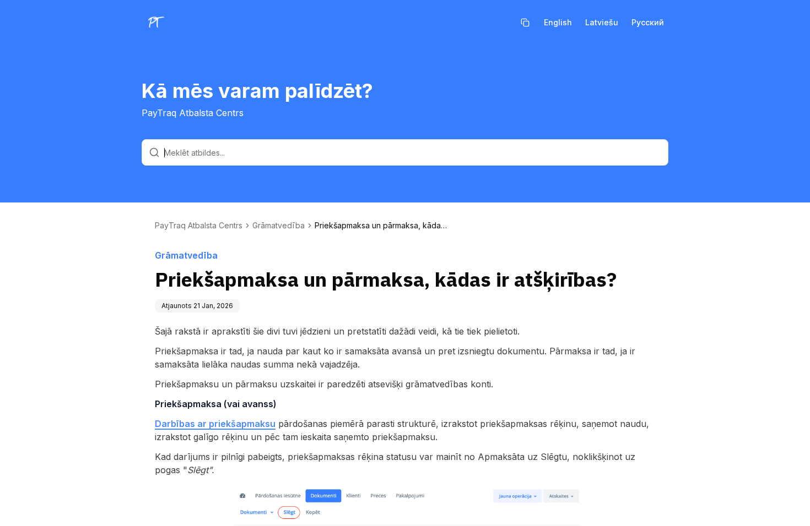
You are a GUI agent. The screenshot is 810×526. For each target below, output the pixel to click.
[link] (381, 225)
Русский (647, 22)
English (558, 22)
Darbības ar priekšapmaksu (215, 423)
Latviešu (601, 22)
